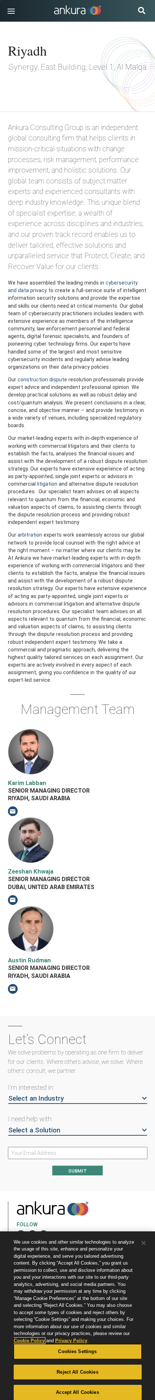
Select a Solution (34, 1130)
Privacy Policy (71, 1340)
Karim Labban (27, 782)
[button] (11, 11)
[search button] (141, 11)
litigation (47, 484)
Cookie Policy (29, 1340)
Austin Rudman (29, 960)
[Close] (143, 1243)
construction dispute (42, 379)
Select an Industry (36, 1098)
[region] (77, 1315)
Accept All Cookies (77, 1392)
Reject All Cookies (77, 1372)
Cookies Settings (77, 1351)
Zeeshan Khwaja (30, 871)
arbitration (30, 535)
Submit (77, 1171)
